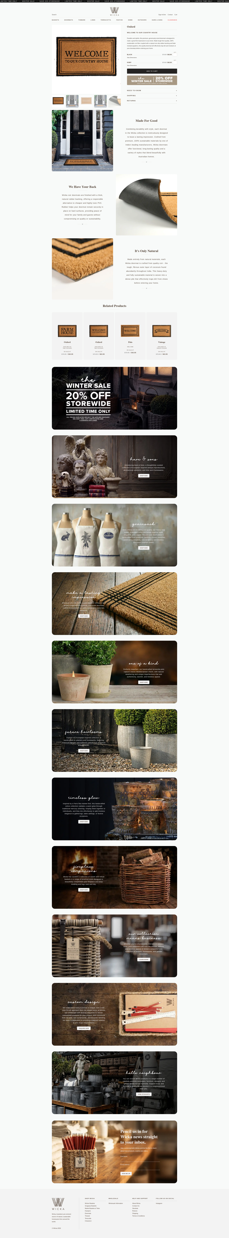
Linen (93, 20)
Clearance (172, 20)
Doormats (68, 20)
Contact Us (135, 1206)
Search (54, 14)
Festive (119, 20)
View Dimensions (132, 57)
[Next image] (118, 59)
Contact (170, 14)
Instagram (159, 1203)
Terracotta (106, 20)
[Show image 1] (58, 101)
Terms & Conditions (138, 1216)
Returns (134, 1211)
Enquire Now (84, 1028)
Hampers (88, 1211)
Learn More (143, 959)
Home (130, 20)
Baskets (55, 20)
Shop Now (144, 475)
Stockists (135, 1208)
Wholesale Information (116, 1203)
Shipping (135, 1213)
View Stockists (144, 1094)
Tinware (81, 20)
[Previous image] (55, 59)
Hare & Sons (157, 20)
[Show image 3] (86, 101)
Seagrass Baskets (90, 1206)
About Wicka (136, 1203)
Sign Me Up (126, 1173)
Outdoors (142, 20)
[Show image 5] (114, 101)
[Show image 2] (72, 101)
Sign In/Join (162, 14)
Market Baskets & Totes (92, 1208)
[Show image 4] (100, 101)
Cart (175, 14)
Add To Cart (152, 71)
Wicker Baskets (90, 1203)
